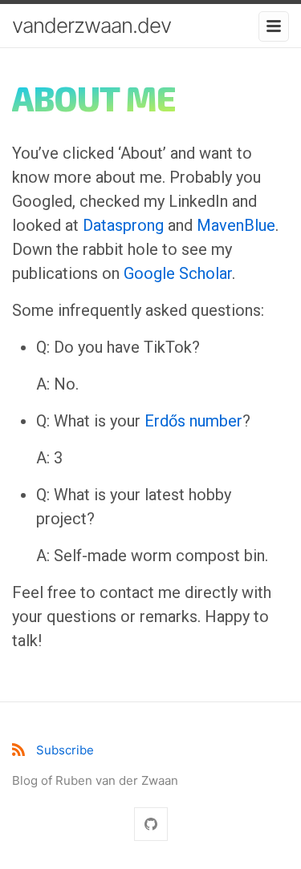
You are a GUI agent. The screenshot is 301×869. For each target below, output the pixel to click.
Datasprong (123, 225)
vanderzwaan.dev (91, 25)
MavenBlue (236, 225)
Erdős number (193, 420)
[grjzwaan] (151, 824)
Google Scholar (178, 273)
